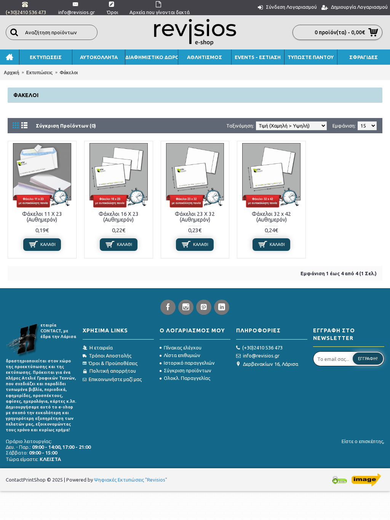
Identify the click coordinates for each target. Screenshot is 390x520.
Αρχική (11, 72)
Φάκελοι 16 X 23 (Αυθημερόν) (119, 217)
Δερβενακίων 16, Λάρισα (270, 364)
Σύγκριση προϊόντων (187, 370)
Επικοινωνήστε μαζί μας (115, 379)
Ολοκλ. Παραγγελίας (187, 378)
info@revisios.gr (261, 355)
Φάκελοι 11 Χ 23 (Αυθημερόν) (42, 217)
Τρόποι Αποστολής (110, 355)
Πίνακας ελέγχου (182, 347)
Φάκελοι (69, 72)
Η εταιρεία (101, 347)
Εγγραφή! (368, 358)
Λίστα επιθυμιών (182, 355)
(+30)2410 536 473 (262, 347)
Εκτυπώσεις (39, 72)
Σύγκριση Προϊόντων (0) (66, 125)
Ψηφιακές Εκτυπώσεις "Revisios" (130, 479)
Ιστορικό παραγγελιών (189, 362)
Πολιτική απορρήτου (113, 370)
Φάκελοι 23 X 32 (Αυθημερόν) (195, 217)
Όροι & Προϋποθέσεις (113, 363)
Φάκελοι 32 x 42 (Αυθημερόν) (271, 217)
